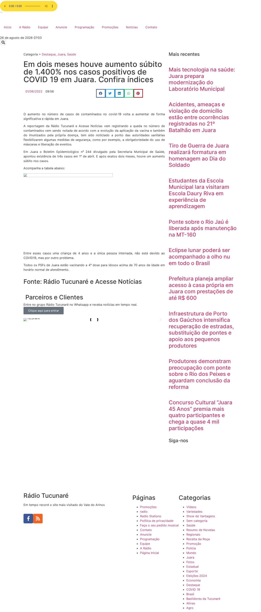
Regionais (193, 534)
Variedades (194, 511)
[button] (3, 42)
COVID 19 (193, 589)
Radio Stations (150, 516)
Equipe (43, 27)
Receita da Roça (198, 539)
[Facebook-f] (28, 518)
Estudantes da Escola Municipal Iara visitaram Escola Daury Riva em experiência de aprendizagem (199, 193)
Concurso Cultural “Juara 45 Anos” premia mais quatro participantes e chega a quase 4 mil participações (200, 415)
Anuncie (61, 27)
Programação (84, 27)
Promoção (193, 544)
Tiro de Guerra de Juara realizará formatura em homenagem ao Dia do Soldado (199, 155)
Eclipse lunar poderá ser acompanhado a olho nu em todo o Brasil (199, 256)
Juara (61, 54)
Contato (151, 27)
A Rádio (24, 27)
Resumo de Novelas (200, 530)
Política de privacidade (156, 521)
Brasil (190, 594)
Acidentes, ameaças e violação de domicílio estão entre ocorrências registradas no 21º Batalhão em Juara (199, 117)
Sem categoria (196, 521)
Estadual (192, 566)
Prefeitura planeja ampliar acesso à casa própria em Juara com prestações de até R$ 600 (201, 288)
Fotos (190, 562)
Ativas (190, 603)
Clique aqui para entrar (43, 310)
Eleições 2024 (196, 576)
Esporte (192, 571)
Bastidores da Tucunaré (203, 599)
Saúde (71, 54)
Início (7, 27)
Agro (189, 608)
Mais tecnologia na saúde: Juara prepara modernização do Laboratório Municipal (202, 79)
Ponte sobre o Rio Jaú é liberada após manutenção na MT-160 (203, 228)
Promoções (110, 27)
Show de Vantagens (200, 516)
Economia (193, 580)
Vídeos (191, 507)
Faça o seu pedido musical (159, 525)
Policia (191, 548)
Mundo (191, 553)
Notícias (132, 27)
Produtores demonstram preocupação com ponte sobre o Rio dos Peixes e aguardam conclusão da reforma (200, 374)
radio (144, 511)
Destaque (49, 54)
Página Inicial (149, 553)
